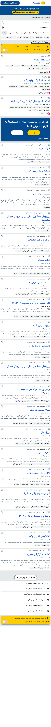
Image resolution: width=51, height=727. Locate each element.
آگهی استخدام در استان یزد (35, 588)
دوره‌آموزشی (14, 33)
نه (17, 133)
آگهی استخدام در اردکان (37, 600)
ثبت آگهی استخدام (10, 3)
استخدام (47, 17)
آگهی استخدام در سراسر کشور (35, 594)
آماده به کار (35, 33)
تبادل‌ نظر (24, 33)
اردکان (34, 17)
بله (34, 133)
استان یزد (40, 17)
